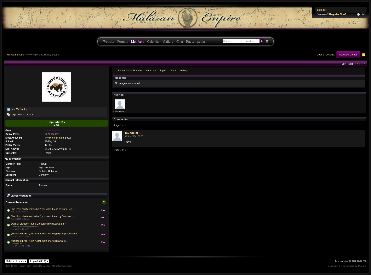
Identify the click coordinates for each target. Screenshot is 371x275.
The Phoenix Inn (53, 137)
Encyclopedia (195, 41)
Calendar (153, 41)
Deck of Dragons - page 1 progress (29, 223)
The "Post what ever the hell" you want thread (34, 209)
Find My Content (19, 109)
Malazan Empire (15, 54)
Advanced (267, 41)
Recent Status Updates (130, 70)
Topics (163, 70)
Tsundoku (67, 216)
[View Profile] (73, 209)
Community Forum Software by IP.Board (347, 266)
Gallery (168, 41)
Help (363, 14)
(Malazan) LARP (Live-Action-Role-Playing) (34, 233)
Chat (179, 41)
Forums (122, 41)
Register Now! (337, 14)
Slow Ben (67, 209)
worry (63, 241)
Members (137, 41)
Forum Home (25, 266)
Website (108, 41)
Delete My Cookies (41, 266)
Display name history (21, 114)
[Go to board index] (185, 17)
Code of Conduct (325, 54)
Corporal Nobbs (68, 233)
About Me (151, 70)
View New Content (348, 54)
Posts (173, 70)
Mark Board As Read (61, 266)
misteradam (57, 223)
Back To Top (11, 266)
